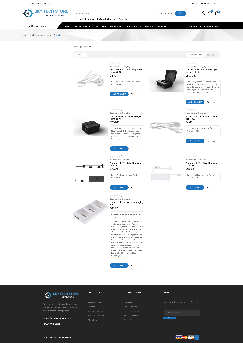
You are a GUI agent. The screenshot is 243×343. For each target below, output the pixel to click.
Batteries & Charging (106, 19)
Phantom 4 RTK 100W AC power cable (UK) (126, 71)
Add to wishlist (132, 94)
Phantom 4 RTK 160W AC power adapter (126, 164)
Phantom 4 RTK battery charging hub (126, 203)
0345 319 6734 (51, 324)
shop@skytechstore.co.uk (40, 3)
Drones (91, 19)
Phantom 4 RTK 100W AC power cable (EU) (202, 117)
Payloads (123, 19)
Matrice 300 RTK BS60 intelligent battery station (202, 71)
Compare (138, 94)
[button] (217, 13)
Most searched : (80, 19)
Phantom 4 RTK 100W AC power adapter (202, 164)
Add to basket (119, 94)
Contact (217, 3)
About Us (205, 3)
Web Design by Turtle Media (60, 337)
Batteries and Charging (40, 35)
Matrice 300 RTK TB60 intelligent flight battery (126, 117)
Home (194, 3)
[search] (180, 13)
